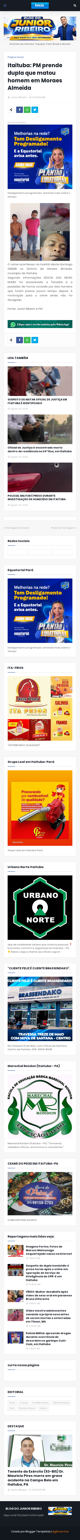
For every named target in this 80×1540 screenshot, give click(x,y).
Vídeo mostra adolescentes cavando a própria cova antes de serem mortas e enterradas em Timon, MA (48, 1316)
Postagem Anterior (17, 528)
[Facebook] (19, 110)
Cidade (24, 1402)
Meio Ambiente (61, 1402)
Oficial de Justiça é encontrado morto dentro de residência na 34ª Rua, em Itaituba (40, 449)
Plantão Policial (27, 1408)
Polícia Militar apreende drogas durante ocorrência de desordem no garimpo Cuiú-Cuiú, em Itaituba (48, 1339)
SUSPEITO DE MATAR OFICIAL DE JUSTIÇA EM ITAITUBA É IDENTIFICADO (37, 401)
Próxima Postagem (62, 528)
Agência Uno (60, 1531)
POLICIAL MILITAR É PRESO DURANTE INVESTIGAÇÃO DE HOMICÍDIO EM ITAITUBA (37, 497)
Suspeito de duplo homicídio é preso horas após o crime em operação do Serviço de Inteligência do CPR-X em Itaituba (47, 1273)
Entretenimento (40, 1402)
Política (43, 1408)
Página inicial (16, 57)
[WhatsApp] (27, 110)
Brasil (12, 1402)
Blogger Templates (38, 1531)
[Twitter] (34, 110)
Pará (11, 1408)
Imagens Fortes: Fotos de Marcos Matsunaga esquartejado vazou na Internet (49, 1250)
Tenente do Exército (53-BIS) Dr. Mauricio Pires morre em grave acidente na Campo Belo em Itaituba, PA (36, 1478)
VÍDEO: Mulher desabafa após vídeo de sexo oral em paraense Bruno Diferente (49, 1295)
